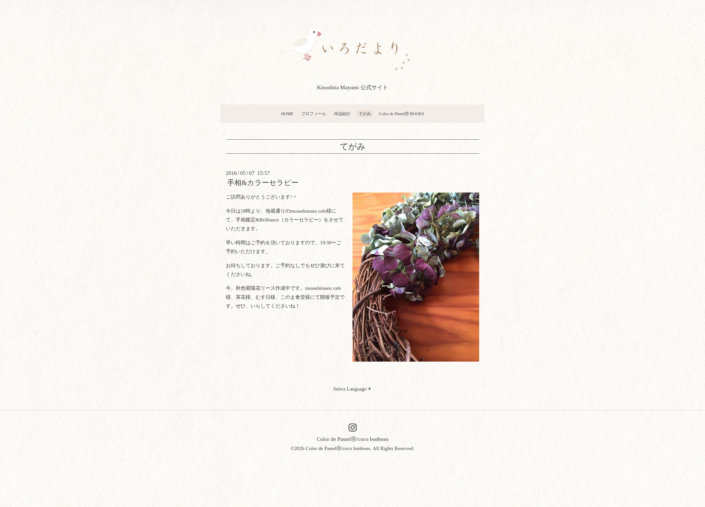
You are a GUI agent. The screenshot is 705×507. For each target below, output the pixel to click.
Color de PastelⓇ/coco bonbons (353, 439)
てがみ (365, 114)
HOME (287, 114)
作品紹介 (342, 114)
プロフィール (313, 114)
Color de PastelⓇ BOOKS (401, 114)
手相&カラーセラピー (263, 183)
